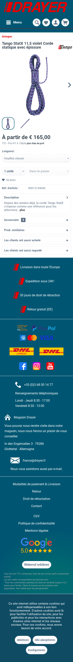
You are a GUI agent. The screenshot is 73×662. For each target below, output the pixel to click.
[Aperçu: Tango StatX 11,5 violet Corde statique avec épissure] (8, 123)
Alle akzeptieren (45, 639)
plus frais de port (35, 143)
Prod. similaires (14, 230)
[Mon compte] (56, 22)
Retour (36, 491)
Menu (17, 22)
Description (11, 197)
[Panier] (65, 22)
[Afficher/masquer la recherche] (36, 22)
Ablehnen (23, 639)
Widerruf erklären (36, 564)
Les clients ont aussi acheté (22, 240)
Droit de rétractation (36, 499)
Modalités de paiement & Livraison (36, 484)
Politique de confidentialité (36, 523)
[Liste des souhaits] (46, 22)
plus (22, 210)
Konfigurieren (36, 650)
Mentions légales (36, 530)
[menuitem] (14, 22)
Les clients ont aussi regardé (23, 250)
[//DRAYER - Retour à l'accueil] (35, 9)
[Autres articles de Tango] (65, 47)
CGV (36, 516)
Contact (36, 506)
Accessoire (14, 220)
